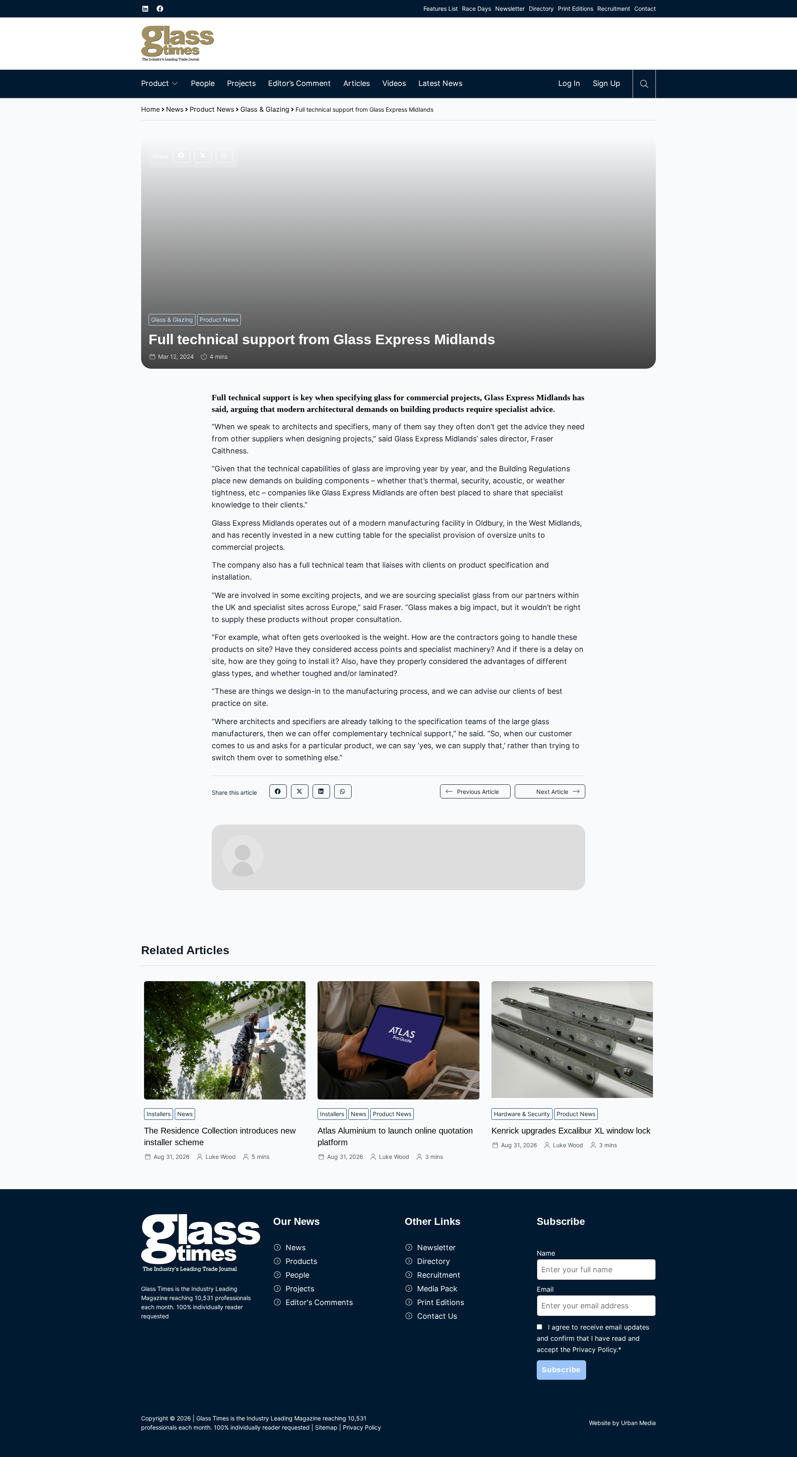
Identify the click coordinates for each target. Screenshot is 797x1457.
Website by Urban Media (622, 1422)
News (174, 109)
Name (546, 1253)
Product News (212, 109)
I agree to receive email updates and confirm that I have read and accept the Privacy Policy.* (593, 1338)
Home (150, 109)
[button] (181, 156)
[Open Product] (174, 83)
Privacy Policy (362, 1427)
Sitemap (326, 1427)
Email (545, 1289)
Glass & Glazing (264, 109)
